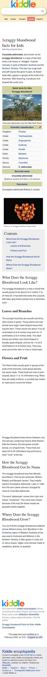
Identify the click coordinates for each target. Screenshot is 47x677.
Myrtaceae (23, 158)
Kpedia (31, 19)
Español (40, 19)
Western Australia (28, 64)
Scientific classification (22, 127)
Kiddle (4, 667)
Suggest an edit (35, 637)
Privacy (32, 667)
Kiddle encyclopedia (26, 608)
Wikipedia (6, 662)
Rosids (22, 149)
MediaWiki (6, 665)
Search (42, 11)
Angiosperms (25, 140)
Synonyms (22, 184)
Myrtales (22, 153)
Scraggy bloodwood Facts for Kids (18, 624)
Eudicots (23, 144)
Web (6, 19)
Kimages (22, 19)
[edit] (40, 127)
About (23, 667)
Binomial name (22, 171)
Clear (37, 11)
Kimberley (6, 532)
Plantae (22, 131)
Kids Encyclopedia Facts (12, 49)
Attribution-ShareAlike (29, 614)
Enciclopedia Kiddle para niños (27, 670)
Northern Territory (10, 68)
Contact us (6, 670)
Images (13, 19)
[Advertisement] (23, 29)
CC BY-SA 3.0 (30, 655)
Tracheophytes (25, 135)
